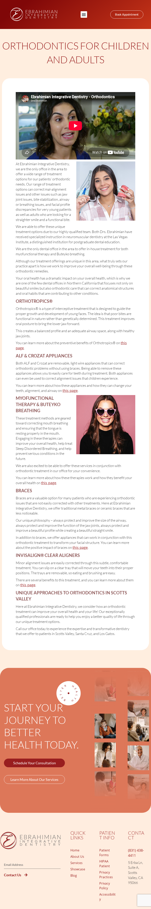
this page (70, 390)
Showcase (77, 869)
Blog (73, 875)
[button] (84, 14)
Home (74, 850)
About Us (77, 856)
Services (76, 863)
